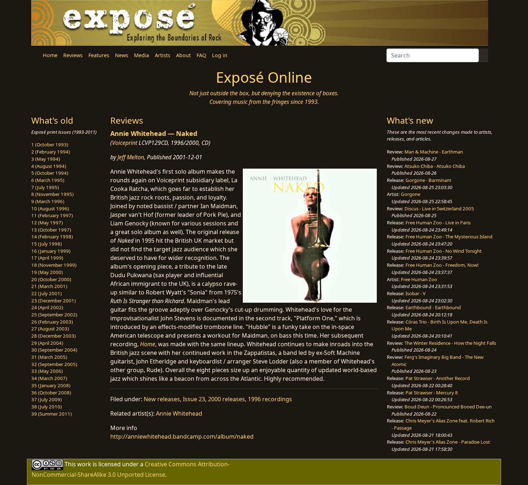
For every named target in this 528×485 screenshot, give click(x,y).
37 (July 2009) (46, 399)
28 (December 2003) (53, 336)
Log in (219, 55)
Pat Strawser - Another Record (438, 378)
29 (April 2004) (47, 343)
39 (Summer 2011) (51, 414)
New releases (162, 399)
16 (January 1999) (50, 251)
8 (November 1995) (52, 194)
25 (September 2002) (54, 314)
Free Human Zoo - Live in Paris (438, 222)
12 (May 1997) (47, 222)
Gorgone (410, 194)
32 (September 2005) (54, 364)
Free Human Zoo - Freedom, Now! (442, 265)
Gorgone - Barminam (428, 180)
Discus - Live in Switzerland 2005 (439, 208)
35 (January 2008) (50, 385)
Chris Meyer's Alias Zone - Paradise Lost (448, 442)
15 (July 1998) (46, 244)
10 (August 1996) (50, 208)
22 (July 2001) (46, 293)
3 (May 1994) (45, 159)
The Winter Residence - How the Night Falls (450, 343)
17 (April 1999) (47, 258)
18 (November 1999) (54, 265)
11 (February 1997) (52, 215)
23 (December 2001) (53, 300)
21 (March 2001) (49, 286)
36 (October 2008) (51, 392)
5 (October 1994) (49, 173)
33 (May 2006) (47, 371)
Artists (162, 55)
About (183, 55)
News (121, 55)
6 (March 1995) (47, 180)
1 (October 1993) (49, 144)
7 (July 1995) (45, 187)
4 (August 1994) (48, 166)
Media (141, 55)
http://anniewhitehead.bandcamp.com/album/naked (182, 436)
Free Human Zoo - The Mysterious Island (449, 236)
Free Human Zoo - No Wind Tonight (444, 251)
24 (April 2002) (47, 307)
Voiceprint (124, 143)
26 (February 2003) (52, 322)
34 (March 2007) (49, 378)
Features (98, 55)
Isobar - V (416, 293)
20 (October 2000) (51, 279)
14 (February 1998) (52, 236)
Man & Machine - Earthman (433, 151)
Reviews (73, 55)
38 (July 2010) (46, 406)
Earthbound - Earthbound (433, 307)
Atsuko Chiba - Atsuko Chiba (434, 166)
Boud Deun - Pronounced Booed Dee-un (448, 406)
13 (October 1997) (51, 230)
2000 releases (226, 399)
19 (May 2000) (47, 272)
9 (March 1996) (47, 201)
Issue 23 (194, 399)
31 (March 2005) (49, 357)
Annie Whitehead (179, 413)
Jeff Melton (130, 157)
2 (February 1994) (50, 151)
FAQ (201, 55)
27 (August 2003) (50, 328)
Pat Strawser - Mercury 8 (432, 392)
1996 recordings (270, 399)
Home (50, 55)
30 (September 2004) (54, 350)
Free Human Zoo (419, 279)
